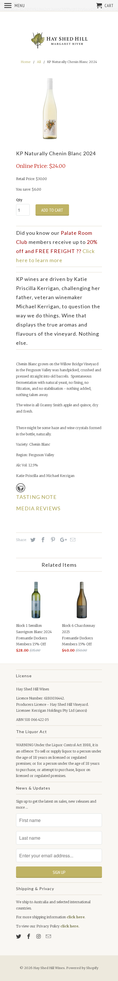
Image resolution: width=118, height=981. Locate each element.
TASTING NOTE (36, 497)
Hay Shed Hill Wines (49, 968)
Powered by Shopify (82, 968)
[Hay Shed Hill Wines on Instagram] (39, 936)
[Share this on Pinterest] (52, 540)
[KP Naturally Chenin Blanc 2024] (50, 108)
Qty (19, 200)
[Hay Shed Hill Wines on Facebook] (29, 936)
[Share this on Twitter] (32, 540)
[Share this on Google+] (61, 540)
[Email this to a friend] (71, 540)
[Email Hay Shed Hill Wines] (49, 936)
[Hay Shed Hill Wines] (59, 40)
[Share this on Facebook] (42, 540)
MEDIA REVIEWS (38, 508)
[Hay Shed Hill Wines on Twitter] (19, 936)
